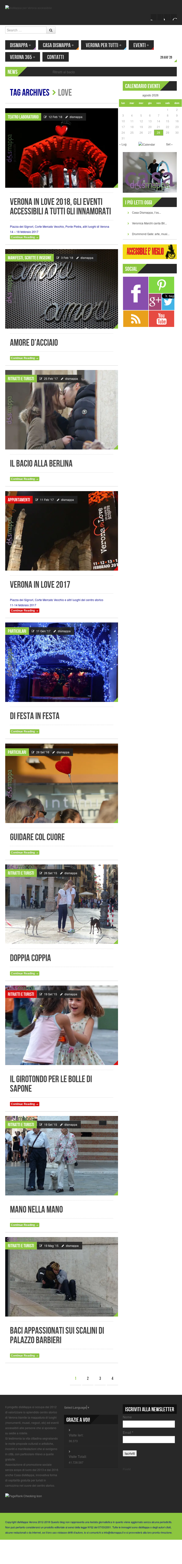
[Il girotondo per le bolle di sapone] (61, 1025)
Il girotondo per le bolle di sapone (51, 1084)
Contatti (55, 57)
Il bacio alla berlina (41, 463)
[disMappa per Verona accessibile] (28, 7)
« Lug (123, 144)
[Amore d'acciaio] (61, 289)
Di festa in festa (34, 716)
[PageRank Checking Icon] (23, 1495)
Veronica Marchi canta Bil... (149, 223)
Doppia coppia (30, 958)
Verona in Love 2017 (40, 585)
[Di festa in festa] (61, 662)
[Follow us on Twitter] (160, 17)
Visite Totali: (78, 1456)
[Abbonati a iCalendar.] (146, 144)
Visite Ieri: (76, 1435)
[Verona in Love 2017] (61, 531)
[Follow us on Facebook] (154, 17)
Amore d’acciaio (34, 343)
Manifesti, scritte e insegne (29, 258)
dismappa (76, 117)
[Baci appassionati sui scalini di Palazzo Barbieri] (61, 1277)
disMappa (20, 45)
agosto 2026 (150, 95)
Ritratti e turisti (21, 379)
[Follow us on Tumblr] (174, 17)
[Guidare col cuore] (61, 783)
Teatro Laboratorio (23, 117)
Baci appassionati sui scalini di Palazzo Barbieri (57, 1335)
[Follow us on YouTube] (167, 17)
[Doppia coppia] (61, 904)
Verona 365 (22, 57)
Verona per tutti (104, 45)
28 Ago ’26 (166, 57)
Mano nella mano (36, 1209)
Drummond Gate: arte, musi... (150, 234)
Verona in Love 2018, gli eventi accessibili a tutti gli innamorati (60, 207)
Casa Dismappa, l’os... (146, 212)
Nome (127, 1417)
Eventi (141, 45)
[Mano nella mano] (61, 1155)
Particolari (17, 631)
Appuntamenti (19, 500)
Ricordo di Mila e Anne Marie (74, 71)
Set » (169, 144)
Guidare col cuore (37, 837)
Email (128, 1432)
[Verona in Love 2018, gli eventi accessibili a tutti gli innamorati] (61, 148)
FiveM (127, 1469)
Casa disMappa (58, 45)
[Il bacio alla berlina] (61, 409)
